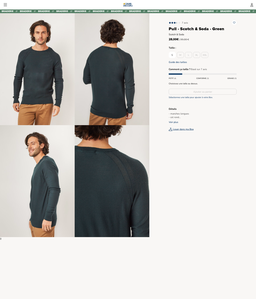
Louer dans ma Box (183, 129)
